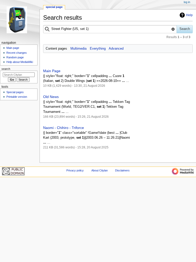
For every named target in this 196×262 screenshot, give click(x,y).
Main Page (51, 71)
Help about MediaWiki (19, 61)
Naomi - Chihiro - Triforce (63, 128)
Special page (54, 6)
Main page (12, 47)
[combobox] (110, 29)
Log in (187, 2)
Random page (15, 57)
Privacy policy (75, 170)
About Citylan (99, 170)
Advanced (116, 48)
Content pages (56, 48)
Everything (98, 48)
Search (6, 68)
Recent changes (16, 52)
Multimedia (78, 48)
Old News (51, 97)
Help (189, 15)
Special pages (15, 92)
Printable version (16, 96)
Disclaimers (122, 170)
